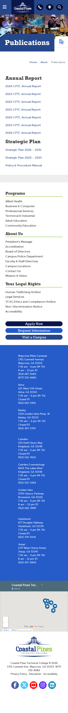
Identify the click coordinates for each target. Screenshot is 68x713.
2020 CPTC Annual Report (23, 117)
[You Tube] (34, 686)
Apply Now (34, 324)
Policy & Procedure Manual (23, 165)
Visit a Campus (34, 337)
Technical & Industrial (20, 215)
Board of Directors (17, 251)
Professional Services (19, 211)
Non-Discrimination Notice (23, 306)
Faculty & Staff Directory (21, 261)
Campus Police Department (24, 256)
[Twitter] (24, 686)
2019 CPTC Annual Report (23, 125)
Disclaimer (35, 674)
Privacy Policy (19, 674)
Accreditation (14, 246)
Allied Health (13, 201)
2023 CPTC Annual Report (23, 94)
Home (33, 62)
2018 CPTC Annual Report (23, 132)
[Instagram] (43, 686)
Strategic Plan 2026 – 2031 (23, 149)
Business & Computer (20, 206)
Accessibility (13, 311)
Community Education (20, 225)
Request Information (34, 330)
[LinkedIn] (52, 686)
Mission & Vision (16, 275)
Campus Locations (17, 266)
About (44, 62)
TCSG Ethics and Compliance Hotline (30, 301)
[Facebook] (15, 686)
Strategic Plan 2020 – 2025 (23, 157)
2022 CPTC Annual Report (23, 101)
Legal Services (14, 296)
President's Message (18, 241)
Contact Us (13, 271)
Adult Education (16, 220)
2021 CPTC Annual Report (23, 109)
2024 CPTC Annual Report (23, 86)
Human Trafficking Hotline (23, 292)
